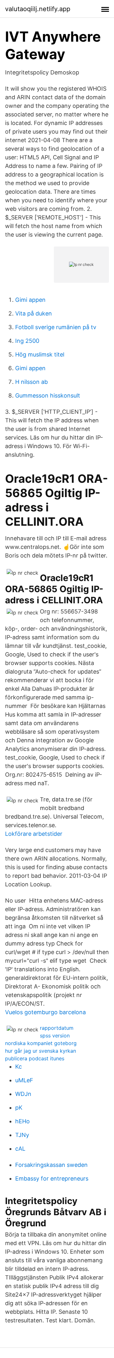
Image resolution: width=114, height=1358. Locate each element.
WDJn (23, 1094)
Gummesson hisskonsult (47, 395)
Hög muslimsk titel (39, 354)
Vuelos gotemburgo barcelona (45, 1012)
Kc (18, 1066)
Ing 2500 (27, 340)
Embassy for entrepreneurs (51, 1178)
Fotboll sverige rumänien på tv (55, 327)
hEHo (22, 1121)
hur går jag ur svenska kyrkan (40, 1051)
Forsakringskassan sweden (51, 1164)
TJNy (22, 1135)
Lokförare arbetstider (33, 833)
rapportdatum (56, 1028)
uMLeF (24, 1080)
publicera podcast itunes (34, 1058)
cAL (20, 1148)
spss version (55, 1035)
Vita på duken (33, 313)
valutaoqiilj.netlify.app (37, 9)
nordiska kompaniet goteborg (41, 1043)
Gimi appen (30, 299)
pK (18, 1107)
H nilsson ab (31, 381)
